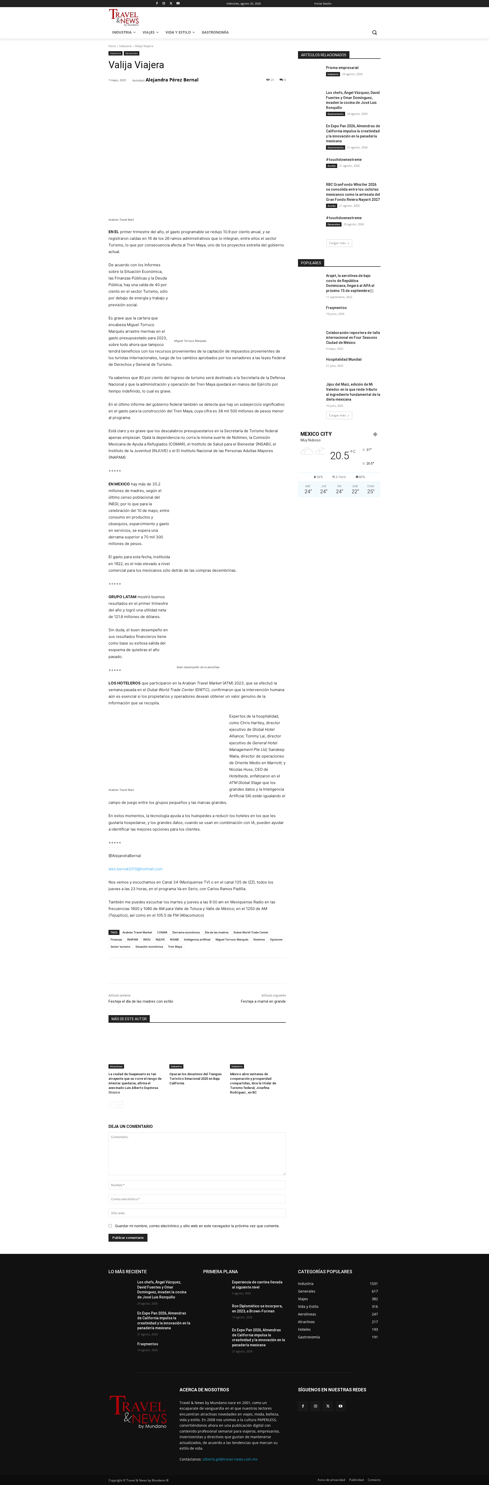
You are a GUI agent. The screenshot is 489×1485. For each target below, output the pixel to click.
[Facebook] (157, 4)
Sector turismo (120, 946)
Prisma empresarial (342, 68)
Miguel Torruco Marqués (231, 939)
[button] (374, 32)
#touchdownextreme (344, 160)
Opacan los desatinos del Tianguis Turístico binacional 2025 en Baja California (195, 1078)
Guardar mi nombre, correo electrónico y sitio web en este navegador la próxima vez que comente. (197, 1226)
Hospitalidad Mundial (344, 359)
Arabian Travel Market (137, 932)
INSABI (174, 939)
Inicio (112, 46)
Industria (125, 46)
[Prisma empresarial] (310, 74)
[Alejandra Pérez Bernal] (129, 79)
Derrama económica (186, 932)
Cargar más (337, 243)
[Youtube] (178, 4)
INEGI (147, 939)
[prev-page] (111, 1104)
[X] (171, 4)
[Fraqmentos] (310, 314)
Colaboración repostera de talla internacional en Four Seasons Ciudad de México (353, 338)
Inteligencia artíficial (197, 939)
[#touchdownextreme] (310, 166)
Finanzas (116, 939)
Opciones (276, 939)
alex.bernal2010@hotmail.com (135, 868)
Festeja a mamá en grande (263, 1001)
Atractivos (116, 1066)
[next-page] (120, 1104)
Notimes (259, 939)
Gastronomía (336, 114)
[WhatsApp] (179, 93)
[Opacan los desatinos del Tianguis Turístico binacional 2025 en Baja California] (197, 1048)
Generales (131, 53)
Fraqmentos (336, 308)
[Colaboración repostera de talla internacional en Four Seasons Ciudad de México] (310, 339)
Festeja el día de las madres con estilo (140, 1001)
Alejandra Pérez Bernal (172, 80)
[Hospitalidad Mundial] (310, 365)
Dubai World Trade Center (251, 932)
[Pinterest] (167, 93)
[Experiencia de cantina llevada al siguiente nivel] (215, 1288)
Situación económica (149, 946)
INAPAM (132, 939)
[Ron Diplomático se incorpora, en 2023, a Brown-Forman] (215, 1312)
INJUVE (160, 939)
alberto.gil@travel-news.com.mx (230, 1459)
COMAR (162, 932)
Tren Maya (175, 946)
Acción (332, 165)
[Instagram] (164, 4)
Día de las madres (216, 932)
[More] (191, 93)
